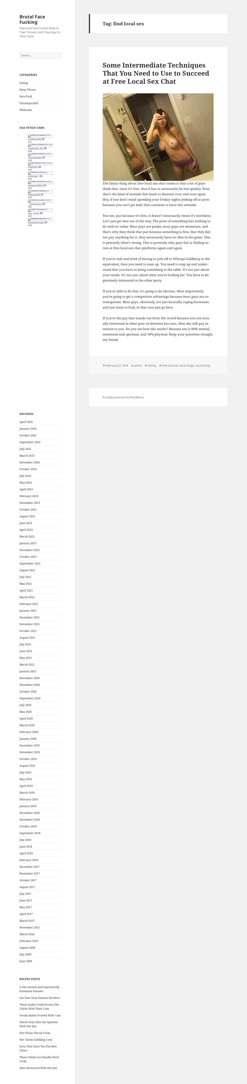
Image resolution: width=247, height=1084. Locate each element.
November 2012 (29, 927)
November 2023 (29, 503)
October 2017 (28, 880)
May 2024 (25, 482)
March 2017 (27, 921)
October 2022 (28, 557)
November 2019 (29, 752)
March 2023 (27, 536)
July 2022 (25, 577)
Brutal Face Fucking (32, 19)
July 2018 (25, 840)
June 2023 (25, 523)
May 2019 (25, 779)
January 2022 (27, 611)
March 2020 (27, 725)
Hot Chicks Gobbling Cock (35, 1040)
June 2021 (25, 651)
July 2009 (25, 954)
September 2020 (29, 698)
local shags (187, 365)
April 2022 (26, 590)
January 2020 (27, 739)
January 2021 (27, 671)
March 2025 (27, 455)
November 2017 (29, 873)
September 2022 (29, 563)
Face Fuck (25, 96)
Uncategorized (28, 103)
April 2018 (26, 853)
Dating (23, 83)
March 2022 (27, 597)
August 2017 (27, 887)
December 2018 (29, 813)
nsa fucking (202, 365)
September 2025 (29, 442)
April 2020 (26, 718)
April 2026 (26, 422)
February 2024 (28, 496)
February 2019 (28, 799)
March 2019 (27, 793)
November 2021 (29, 624)
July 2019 (25, 772)
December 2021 (29, 617)
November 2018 (29, 819)
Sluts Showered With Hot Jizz (38, 1068)
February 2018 (28, 860)
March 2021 (27, 664)
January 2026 (27, 429)
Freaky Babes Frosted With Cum (40, 1015)
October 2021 (28, 631)
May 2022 (25, 584)
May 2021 (25, 658)
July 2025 (25, 449)
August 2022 (27, 570)
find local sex (170, 365)
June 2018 (25, 846)
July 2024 (25, 476)
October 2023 (28, 509)
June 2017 (25, 900)
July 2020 (25, 705)
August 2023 (27, 516)
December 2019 (29, 745)
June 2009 (25, 961)
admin (138, 365)
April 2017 (26, 914)
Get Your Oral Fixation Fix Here (39, 998)
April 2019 (26, 786)
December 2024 (29, 462)
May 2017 (25, 907)
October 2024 (28, 469)
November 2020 (29, 685)
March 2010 (27, 934)
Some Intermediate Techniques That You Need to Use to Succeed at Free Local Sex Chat (156, 73)
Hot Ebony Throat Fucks (34, 1033)
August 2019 (27, 766)
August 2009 (27, 948)
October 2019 (28, 759)
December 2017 (29, 867)
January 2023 (27, 543)
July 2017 (25, 894)
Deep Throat (27, 89)
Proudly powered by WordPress (123, 397)
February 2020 (28, 732)
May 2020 (25, 712)
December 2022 (29, 550)
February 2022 (28, 604)
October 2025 (28, 435)
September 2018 (29, 833)
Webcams (25, 110)
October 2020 (28, 691)
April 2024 (26, 489)
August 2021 (27, 637)
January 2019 (27, 806)
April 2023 (26, 530)
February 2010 (28, 941)
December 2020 (29, 678)
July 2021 (25, 644)
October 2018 (28, 826)
